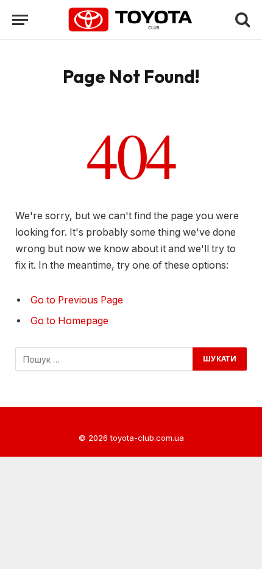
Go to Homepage (69, 321)
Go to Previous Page (76, 300)
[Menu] (20, 20)
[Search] (241, 20)
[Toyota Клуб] (131, 19)
